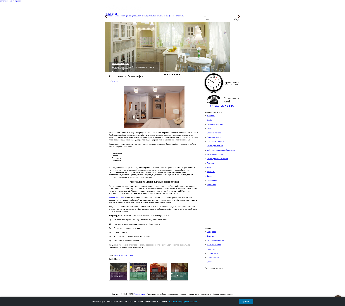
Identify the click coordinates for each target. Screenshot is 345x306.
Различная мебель (214, 137)
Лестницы (211, 163)
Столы (209, 129)
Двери (209, 176)
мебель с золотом (116, 198)
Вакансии (210, 236)
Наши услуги (212, 249)
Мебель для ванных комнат (217, 159)
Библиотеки (211, 185)
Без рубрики (211, 232)
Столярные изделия (215, 124)
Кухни (209, 167)
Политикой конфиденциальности (182, 301)
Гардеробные (212, 180)
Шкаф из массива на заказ (124, 255)
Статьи (209, 262)
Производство (212, 253)
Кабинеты (211, 172)
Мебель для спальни (215, 146)
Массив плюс (139, 294)
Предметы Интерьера (215, 141)
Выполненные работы (215, 240)
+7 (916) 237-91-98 (222, 105)
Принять (246, 301)
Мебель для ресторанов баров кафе (221, 150)
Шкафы (210, 120)
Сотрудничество (213, 258)
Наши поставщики (214, 245)
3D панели (211, 116)
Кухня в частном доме (120, 64)
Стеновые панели (214, 133)
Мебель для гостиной (215, 154)
